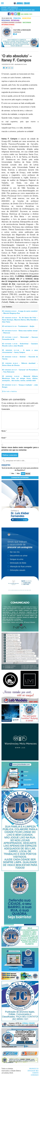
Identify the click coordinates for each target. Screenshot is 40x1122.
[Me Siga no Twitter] (16, 34)
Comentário (5, 409)
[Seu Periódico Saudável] (22, 3)
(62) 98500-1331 (26, 14)
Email (3, 438)
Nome (4, 431)
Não (18, 473)
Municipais (26, 18)
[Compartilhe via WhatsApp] (9, 67)
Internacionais (7, 24)
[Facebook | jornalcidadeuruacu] (9, 13)
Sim (12, 473)
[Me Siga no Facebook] (14, 34)
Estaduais (15, 20)
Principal (17, 18)
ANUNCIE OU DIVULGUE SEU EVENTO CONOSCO (33, 1071)
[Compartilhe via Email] (12, 67)
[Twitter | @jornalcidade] (15, 13)
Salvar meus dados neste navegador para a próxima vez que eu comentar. (20, 448)
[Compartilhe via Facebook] (4, 67)
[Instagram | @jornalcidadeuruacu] (12, 13)
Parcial (28, 474)
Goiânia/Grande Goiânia (11, 22)
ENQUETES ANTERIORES (20, 477)
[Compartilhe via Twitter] (6, 67)
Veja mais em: (6, 18)
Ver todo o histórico (10, 391)
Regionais (5, 20)
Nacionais (27, 22)
